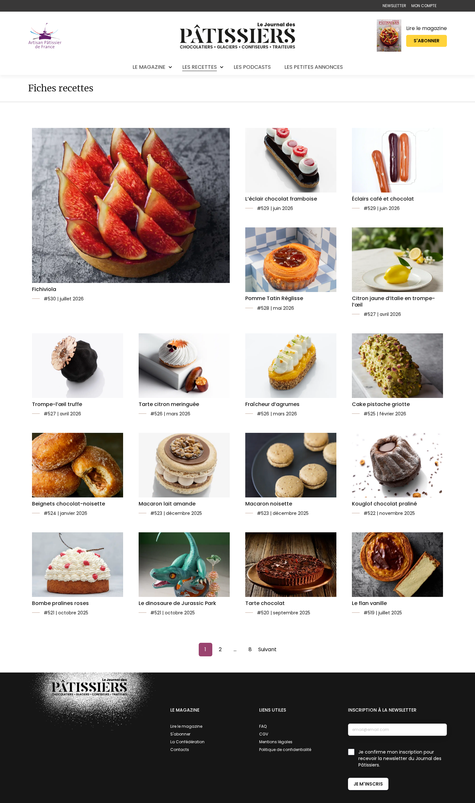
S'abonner (426, 40)
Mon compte (424, 5)
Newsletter (394, 5)
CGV (263, 734)
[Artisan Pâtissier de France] (45, 35)
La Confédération (187, 742)
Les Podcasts (252, 67)
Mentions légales (275, 742)
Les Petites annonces (313, 67)
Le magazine (148, 67)
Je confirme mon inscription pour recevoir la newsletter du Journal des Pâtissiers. (399, 758)
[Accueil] (237, 35)
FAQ (263, 726)
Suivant (267, 649)
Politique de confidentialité (285, 749)
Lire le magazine (426, 28)
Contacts (179, 749)
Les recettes (199, 67)
